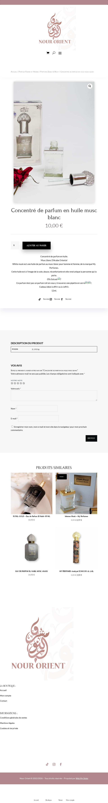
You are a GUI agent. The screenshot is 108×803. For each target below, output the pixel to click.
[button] (89, 86)
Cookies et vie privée (9, 728)
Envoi (91, 438)
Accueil (14, 72)
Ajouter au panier (36, 245)
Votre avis (16, 388)
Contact (3, 701)
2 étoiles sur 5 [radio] (15, 383)
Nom (13, 408)
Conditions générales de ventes (13, 717)
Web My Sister (82, 778)
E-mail (14, 418)
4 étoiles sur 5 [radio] (21, 383)
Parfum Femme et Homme (29, 72)
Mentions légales (7, 723)
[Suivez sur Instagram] (51, 299)
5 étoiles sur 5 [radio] (24, 383)
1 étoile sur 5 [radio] (12, 383)
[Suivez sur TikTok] (39, 299)
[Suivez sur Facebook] (62, 299)
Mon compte (5, 695)
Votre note (16, 380)
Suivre (46, 299)
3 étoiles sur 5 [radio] (18, 383)
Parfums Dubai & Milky (49, 72)
